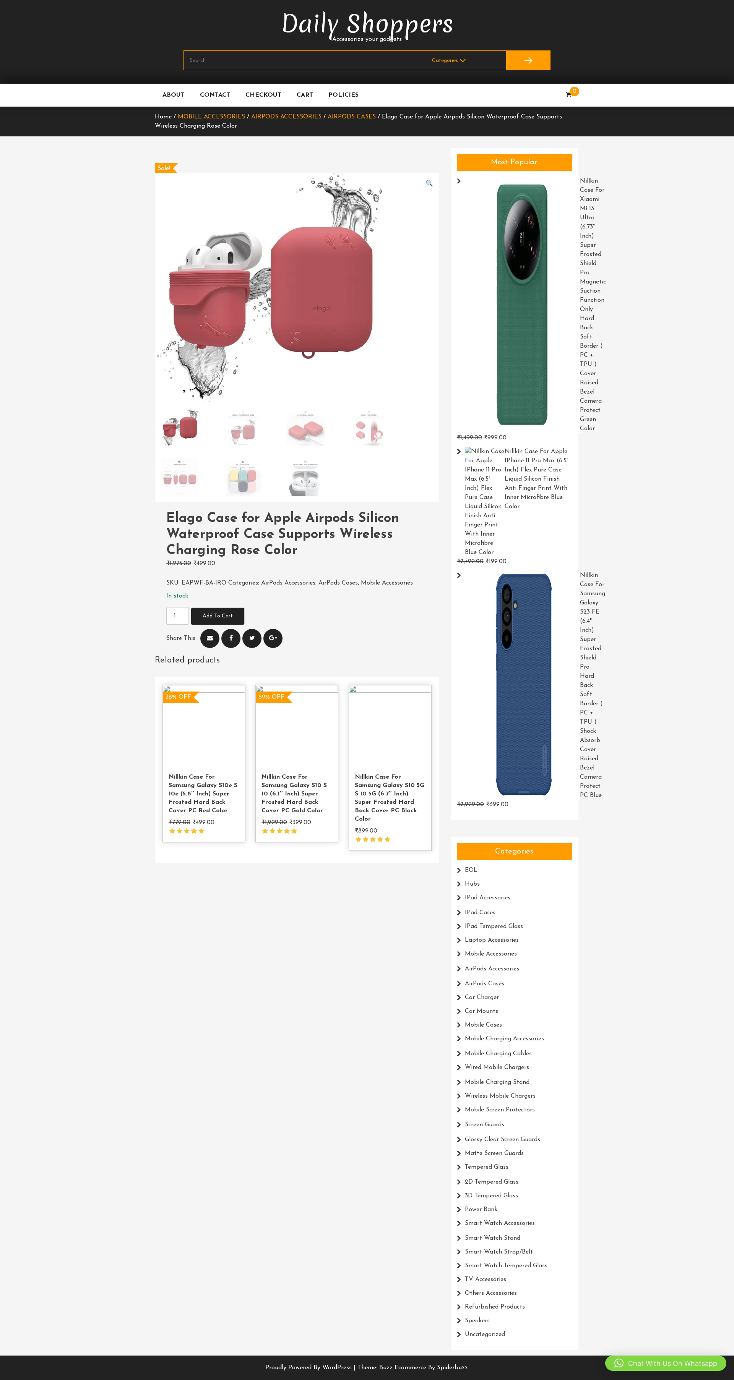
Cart (305, 95)
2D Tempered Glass (491, 1182)
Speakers (477, 1321)
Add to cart (218, 616)
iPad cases (480, 913)
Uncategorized (485, 1334)
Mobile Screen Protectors (500, 1110)
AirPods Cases (352, 117)
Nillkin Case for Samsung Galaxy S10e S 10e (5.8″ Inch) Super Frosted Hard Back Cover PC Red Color (203, 794)
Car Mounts (481, 1011)
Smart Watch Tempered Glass (506, 1266)
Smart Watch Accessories (500, 1223)
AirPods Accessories (286, 117)
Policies (343, 95)
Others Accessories (491, 1293)
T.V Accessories (485, 1279)
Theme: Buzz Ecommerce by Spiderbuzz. (413, 1368)
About (173, 95)
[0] (569, 95)
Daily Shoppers (367, 24)
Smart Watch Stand (492, 1238)
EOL (471, 870)
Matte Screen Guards (494, 1153)
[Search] (528, 60)
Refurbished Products (495, 1307)
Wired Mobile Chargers (497, 1067)
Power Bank (481, 1210)
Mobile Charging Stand (497, 1082)
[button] (429, 183)
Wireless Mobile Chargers (500, 1096)
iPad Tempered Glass (494, 926)
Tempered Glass (486, 1167)
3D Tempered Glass (491, 1196)
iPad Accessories (487, 898)
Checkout (263, 95)
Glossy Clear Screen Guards (502, 1140)
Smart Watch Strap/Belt (499, 1252)
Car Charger (482, 998)
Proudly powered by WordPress (309, 1368)
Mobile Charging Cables (498, 1054)
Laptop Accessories (492, 940)
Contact (215, 95)
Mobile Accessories (211, 117)
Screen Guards (484, 1125)
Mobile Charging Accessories (504, 1039)
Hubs (472, 884)
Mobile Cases (483, 1025)
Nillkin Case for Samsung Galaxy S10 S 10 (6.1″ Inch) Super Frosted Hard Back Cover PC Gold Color (294, 794)
